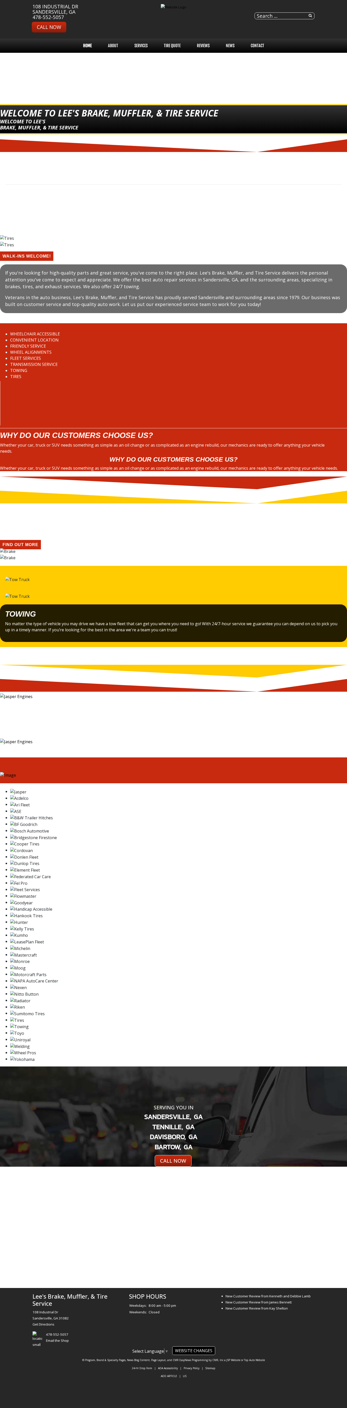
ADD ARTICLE (169, 1376)
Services (141, 45)
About (113, 45)
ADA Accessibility (168, 1368)
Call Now (49, 27)
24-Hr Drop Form (142, 1368)
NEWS (230, 45)
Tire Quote (172, 45)
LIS (184, 1376)
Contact (257, 45)
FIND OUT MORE (20, 544)
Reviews (203, 45)
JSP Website (233, 1360)
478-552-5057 (48, 17)
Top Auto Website (254, 1360)
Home (87, 45)
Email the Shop (57, 1340)
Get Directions (43, 1324)
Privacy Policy (191, 1368)
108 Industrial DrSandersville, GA (55, 9)
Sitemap (210, 1368)
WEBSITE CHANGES (193, 1350)
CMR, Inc (217, 1360)
